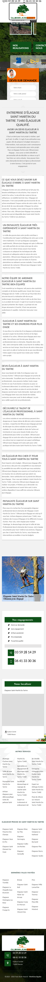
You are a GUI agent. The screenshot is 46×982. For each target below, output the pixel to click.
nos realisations (21, 47)
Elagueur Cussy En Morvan (22, 903)
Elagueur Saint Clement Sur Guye (8, 849)
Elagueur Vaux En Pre (8, 840)
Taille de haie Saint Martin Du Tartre (8, 774)
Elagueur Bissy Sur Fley (22, 830)
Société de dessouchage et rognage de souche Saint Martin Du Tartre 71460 (22, 788)
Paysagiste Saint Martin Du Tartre (8, 784)
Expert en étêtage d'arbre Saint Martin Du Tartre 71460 (37, 788)
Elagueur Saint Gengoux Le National (37, 832)
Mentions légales (35, 977)
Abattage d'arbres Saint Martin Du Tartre (7, 763)
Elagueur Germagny (21, 838)
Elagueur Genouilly (20, 852)
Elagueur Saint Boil (22, 886)
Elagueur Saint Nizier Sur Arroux (22, 894)
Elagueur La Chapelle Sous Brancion (7, 890)
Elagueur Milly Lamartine (37, 886)
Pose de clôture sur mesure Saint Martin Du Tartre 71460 (37, 801)
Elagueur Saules (37, 856)
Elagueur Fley (36, 847)
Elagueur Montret (35, 908)
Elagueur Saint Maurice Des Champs (8, 832)
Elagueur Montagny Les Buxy (8, 900)
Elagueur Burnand (35, 840)
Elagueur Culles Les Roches (22, 845)
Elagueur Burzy (37, 851)
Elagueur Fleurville (35, 900)
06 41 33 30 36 (33, 1)
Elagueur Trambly (6, 881)
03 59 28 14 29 (12, 1)
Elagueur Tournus (35, 893)
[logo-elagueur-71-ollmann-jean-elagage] (23, 11)
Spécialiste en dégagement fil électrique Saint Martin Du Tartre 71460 (22, 771)
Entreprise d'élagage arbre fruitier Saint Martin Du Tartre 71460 (37, 774)
